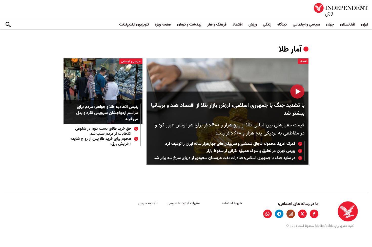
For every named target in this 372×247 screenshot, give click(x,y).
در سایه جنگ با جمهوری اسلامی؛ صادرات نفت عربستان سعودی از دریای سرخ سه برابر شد (224, 158)
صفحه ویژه (163, 24)
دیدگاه (282, 24)
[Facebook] (314, 214)
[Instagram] (290, 214)
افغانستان (347, 24)
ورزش (253, 24)
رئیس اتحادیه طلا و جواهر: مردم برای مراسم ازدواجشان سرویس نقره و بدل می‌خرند (107, 113)
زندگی (267, 24)
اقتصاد (237, 24)
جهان (330, 24)
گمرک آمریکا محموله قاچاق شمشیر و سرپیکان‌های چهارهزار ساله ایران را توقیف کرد (230, 143)
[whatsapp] (267, 214)
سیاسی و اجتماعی (306, 24)
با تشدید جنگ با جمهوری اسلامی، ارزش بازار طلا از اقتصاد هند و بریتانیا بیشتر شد (227, 109)
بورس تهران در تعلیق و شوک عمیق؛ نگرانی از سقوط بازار (250, 150)
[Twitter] (302, 214)
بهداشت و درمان (189, 24)
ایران (364, 24)
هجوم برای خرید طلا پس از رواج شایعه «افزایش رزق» (100, 141)
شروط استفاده (232, 203)
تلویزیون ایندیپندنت (134, 24)
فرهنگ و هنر (216, 24)
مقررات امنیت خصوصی (184, 203)
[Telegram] (279, 214)
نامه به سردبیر (147, 203)
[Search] (8, 24)
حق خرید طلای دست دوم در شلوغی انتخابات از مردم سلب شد (103, 131)
